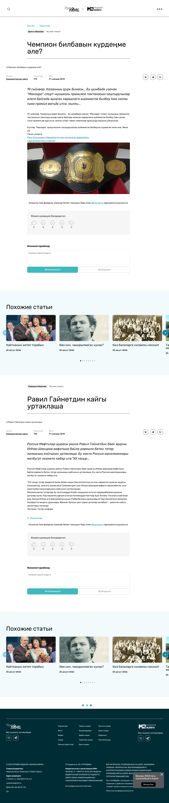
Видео (60, 735)
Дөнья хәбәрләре (36, 32)
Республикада (104, 740)
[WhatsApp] (160, 77)
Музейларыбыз (85, 731)
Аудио (60, 740)
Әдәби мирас (84, 735)
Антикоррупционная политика (78, 786)
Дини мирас (84, 744)
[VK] (8, 737)
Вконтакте (97, 202)
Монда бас (148, 784)
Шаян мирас (103, 731)
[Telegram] (153, 77)
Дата (57, 77)
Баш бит (31, 26)
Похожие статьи (29, 307)
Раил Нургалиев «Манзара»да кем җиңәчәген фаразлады (58, 137)
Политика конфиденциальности (119, 791)
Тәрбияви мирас (86, 740)
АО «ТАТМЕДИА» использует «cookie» (122, 781)
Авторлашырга (52, 269)
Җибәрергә (104, 269)
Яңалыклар (44, 26)
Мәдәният (102, 735)
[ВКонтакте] (145, 77)
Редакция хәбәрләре (37, 386)
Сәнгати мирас (104, 726)
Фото (60, 731)
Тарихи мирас (85, 726)
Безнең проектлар (65, 744)
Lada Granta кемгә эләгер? (41, 140)
